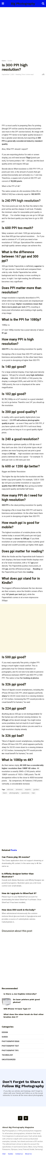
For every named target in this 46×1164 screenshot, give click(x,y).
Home (4, 61)
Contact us (19, 1154)
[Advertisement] (23, 33)
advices (10, 789)
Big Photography (23, 3)
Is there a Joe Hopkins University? (20, 994)
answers (19, 789)
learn (5, 793)
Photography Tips (10, 1050)
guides (36, 789)
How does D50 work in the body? (18, 910)
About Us (28, 1154)
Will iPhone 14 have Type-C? (17, 1009)
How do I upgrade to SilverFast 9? (19, 893)
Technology (7, 1055)
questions (25, 793)
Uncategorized (9, 1059)
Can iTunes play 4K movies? (16, 857)
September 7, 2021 (8, 74)
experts (28, 789)
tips (33, 793)
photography (14, 793)
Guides (10, 61)
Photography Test (10, 1046)
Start (4, 1154)
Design (5, 1032)
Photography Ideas (10, 1041)
